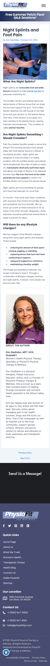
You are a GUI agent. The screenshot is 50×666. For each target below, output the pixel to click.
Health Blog (9, 567)
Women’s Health (12, 557)
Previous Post (25, 453)
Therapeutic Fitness (14, 562)
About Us (8, 547)
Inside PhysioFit (11, 577)
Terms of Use (30, 661)
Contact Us (9, 572)
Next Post (25, 458)
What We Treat (11, 552)
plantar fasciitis (34, 91)
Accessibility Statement (17, 657)
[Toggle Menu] (43, 5)
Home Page (9, 541)
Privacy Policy (39, 657)
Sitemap (7, 582)
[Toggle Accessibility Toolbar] (6, 652)
